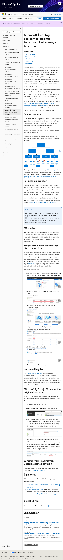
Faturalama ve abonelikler (46, 30)
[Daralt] (20, 28)
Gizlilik (39, 556)
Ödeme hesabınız (30, 54)
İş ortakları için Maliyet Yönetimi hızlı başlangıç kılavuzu (44, 494)
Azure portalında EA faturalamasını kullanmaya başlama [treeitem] (12, 119)
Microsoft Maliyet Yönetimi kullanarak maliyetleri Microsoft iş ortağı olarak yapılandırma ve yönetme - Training (41, 523)
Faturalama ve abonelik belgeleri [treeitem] (9, 36)
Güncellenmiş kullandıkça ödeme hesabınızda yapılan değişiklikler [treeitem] (12, 93)
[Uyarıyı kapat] (59, 3)
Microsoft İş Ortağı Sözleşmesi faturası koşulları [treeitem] (12, 87)
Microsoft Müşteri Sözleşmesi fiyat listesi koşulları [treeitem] (11, 81)
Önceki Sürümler (13, 556)
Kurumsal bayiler (30, 61)
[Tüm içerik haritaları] (25, 30)
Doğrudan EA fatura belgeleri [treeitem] (10, 125)
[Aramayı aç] (51, 14)
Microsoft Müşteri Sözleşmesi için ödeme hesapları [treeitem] (11, 105)
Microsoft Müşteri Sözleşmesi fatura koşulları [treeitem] (12, 75)
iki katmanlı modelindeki (34, 373)
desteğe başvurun (38, 470)
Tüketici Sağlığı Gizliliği (50, 556)
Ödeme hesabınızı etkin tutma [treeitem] (11, 99)
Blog (21, 556)
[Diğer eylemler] (60, 30)
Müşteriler (28, 59)
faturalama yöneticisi (53, 170)
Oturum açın (57, 14)
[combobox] (11, 32)
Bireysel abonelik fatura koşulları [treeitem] (11, 58)
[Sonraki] (48, 14)
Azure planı (43, 106)
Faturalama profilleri (30, 57)
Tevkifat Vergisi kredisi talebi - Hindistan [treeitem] (12, 135)
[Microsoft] (3, 14)
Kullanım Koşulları (6, 559)
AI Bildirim (4, 556)
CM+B (35, 30)
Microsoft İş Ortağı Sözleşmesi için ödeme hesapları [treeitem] (11, 112)
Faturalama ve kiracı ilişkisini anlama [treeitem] (12, 63)
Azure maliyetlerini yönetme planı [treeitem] (12, 140)
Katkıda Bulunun (30, 556)
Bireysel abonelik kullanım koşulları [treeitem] (12, 53)
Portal (39, 18)
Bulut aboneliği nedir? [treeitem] (11, 49)
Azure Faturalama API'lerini (35, 489)
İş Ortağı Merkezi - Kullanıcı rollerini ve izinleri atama (40, 177)
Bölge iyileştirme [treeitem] (9, 144)
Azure (30, 30)
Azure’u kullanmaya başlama (52, 18)
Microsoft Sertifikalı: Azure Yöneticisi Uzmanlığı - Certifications (42, 533)
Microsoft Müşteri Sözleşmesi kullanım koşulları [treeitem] (10, 69)
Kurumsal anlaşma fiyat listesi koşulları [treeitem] (11, 130)
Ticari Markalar (17, 559)
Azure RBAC (31, 264)
